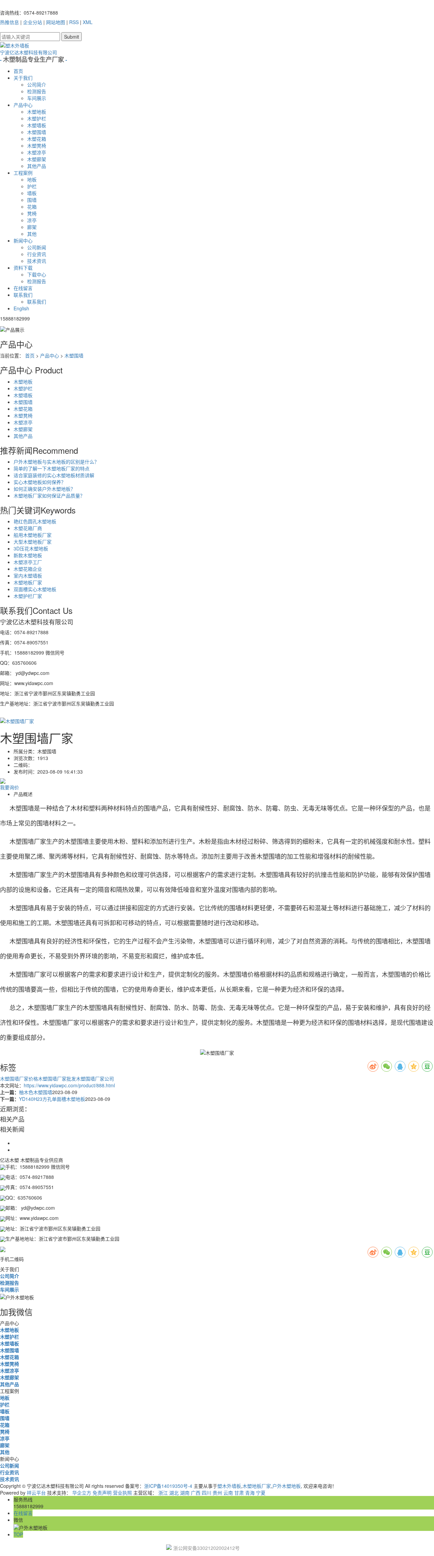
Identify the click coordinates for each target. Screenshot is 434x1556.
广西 (195, 1492)
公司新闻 (36, 247)
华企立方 (81, 1492)
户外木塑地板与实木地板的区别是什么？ (56, 461)
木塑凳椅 (36, 145)
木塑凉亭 (36, 152)
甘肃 (239, 1492)
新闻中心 (23, 240)
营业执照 (122, 1492)
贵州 (217, 1492)
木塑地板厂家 (28, 582)
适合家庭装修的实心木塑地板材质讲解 (54, 475)
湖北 (174, 1492)
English (21, 308)
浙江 (163, 1492)
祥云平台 (36, 1492)
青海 (250, 1492)
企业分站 (32, 22)
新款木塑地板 (28, 555)
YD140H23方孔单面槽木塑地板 (52, 1098)
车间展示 (36, 98)
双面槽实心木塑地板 (35, 589)
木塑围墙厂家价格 (19, 1078)
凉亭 (32, 220)
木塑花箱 (36, 138)
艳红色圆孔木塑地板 (35, 521)
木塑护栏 (36, 118)
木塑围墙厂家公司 (95, 1078)
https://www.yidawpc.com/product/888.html (69, 1085)
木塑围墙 (36, 132)
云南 (228, 1492)
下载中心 (36, 274)
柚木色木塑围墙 (35, 1092)
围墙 (32, 199)
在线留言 (23, 288)
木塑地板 (36, 111)
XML (88, 22)
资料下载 (23, 267)
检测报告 (36, 91)
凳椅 (32, 213)
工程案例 (23, 172)
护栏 (32, 186)
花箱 (32, 206)
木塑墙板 (36, 125)
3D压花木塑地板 (31, 548)
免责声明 (102, 1492)
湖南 (185, 1492)
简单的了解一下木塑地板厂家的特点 (52, 468)
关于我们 (23, 77)
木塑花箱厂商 (28, 528)
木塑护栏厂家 (28, 595)
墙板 (32, 193)
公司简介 (36, 84)
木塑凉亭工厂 (28, 562)
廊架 (32, 226)
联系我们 (23, 294)
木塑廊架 (36, 159)
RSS (74, 22)
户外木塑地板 (286, 1485)
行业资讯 (36, 254)
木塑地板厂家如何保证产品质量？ (49, 495)
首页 (18, 70)
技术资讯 (36, 260)
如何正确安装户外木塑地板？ (44, 488)
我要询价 (9, 787)
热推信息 (9, 22)
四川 (206, 1492)
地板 (32, 179)
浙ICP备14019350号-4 (168, 1485)
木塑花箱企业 (28, 568)
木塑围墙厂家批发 (57, 1078)
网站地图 (55, 22)
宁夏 (260, 1492)
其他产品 (36, 165)
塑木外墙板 (229, 1485)
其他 (32, 233)
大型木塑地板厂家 (33, 541)
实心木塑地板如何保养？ (40, 482)
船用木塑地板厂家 (33, 534)
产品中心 (23, 104)
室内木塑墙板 (28, 575)
